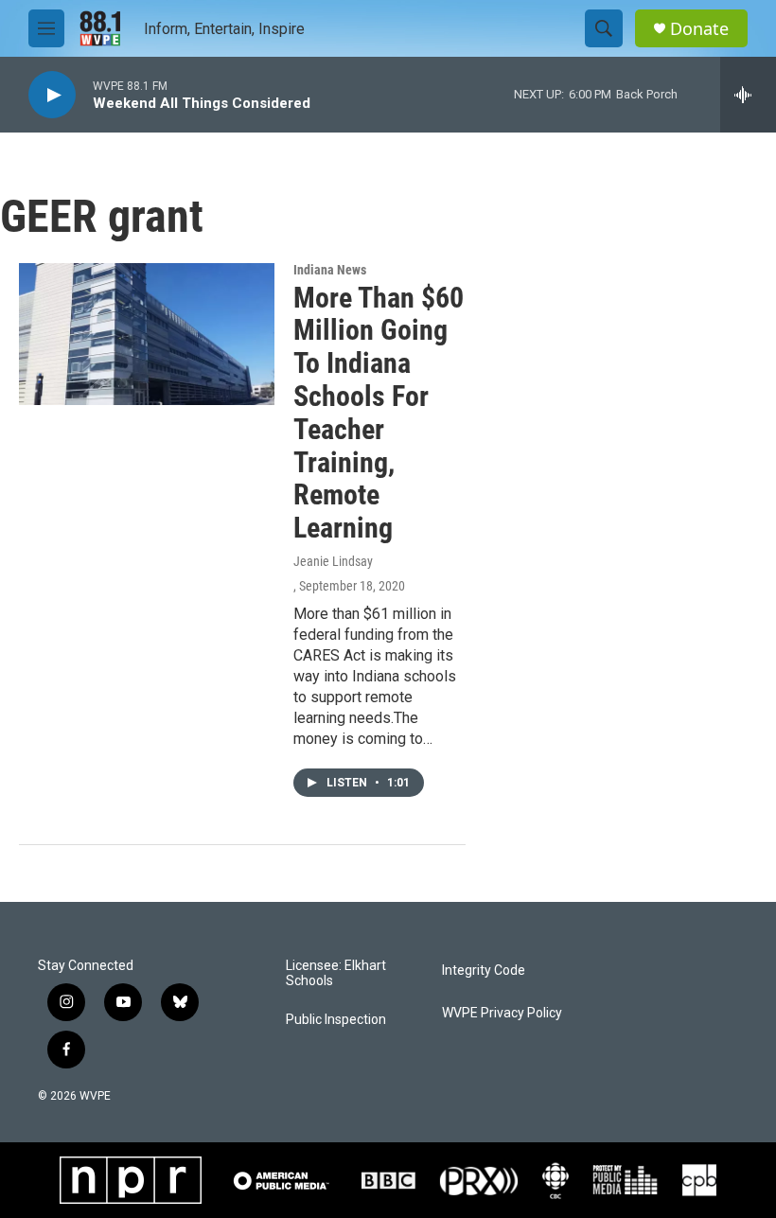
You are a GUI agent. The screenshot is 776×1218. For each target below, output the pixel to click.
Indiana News (329, 269)
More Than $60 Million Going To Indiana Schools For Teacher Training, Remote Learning (378, 413)
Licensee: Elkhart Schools (336, 973)
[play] (52, 95)
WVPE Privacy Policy (502, 1013)
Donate (699, 29)
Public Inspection (336, 1020)
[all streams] (748, 94)
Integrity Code (483, 970)
